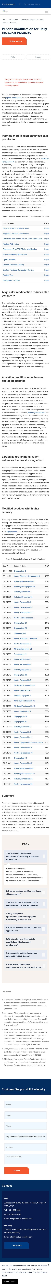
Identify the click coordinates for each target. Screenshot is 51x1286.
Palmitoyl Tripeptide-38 (23, 597)
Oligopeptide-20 (20, 623)
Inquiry (38, 57)
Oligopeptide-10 (20, 758)
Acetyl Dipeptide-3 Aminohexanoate (28, 742)
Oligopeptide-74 (20, 716)
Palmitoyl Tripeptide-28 (23, 778)
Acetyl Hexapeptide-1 (22, 690)
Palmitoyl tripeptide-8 (22, 669)
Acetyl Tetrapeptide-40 (23, 763)
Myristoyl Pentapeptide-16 (24, 700)
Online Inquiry (16, 41)
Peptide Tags (8, 275)
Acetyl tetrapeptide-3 (22, 711)
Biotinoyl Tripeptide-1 (22, 695)
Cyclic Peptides (9, 259)
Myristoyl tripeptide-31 (23, 648)
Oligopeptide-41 (20, 721)
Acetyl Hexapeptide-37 (23, 612)
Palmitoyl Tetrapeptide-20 (24, 773)
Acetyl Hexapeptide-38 (23, 784)
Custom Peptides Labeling (13, 264)
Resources (13, 19)
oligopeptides (11, 531)
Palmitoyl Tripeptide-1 (22, 591)
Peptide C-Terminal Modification (16, 233)
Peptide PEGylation (11, 244)
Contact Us (17, 1245)
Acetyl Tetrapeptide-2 (22, 602)
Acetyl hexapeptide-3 (22, 664)
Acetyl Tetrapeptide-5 (22, 680)
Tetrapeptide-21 (20, 654)
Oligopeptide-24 (20, 628)
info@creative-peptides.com (21, 1218)
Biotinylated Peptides (11, 280)
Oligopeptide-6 (20, 633)
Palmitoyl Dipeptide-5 (22, 659)
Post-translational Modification (15, 254)
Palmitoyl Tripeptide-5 (36, 412)
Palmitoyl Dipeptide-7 (22, 726)
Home (4, 19)
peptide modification (13, 97)
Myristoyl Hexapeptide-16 (24, 685)
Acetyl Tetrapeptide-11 (23, 737)
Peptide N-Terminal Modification (16, 228)
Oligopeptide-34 (20, 674)
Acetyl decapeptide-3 (22, 643)
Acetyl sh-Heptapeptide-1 (24, 617)
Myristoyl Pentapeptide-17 (24, 706)
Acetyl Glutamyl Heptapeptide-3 (27, 576)
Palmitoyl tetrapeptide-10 (24, 768)
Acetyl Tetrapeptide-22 (23, 607)
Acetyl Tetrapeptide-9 (22, 732)
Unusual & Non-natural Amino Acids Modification (22, 238)
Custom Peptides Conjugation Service (18, 270)
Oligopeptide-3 (20, 571)
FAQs (13, 57)
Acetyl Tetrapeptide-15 (23, 747)
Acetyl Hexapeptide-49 (23, 752)
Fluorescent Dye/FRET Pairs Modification (20, 249)
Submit (17, 1170)
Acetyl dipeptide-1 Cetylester (25, 638)
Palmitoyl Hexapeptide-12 (24, 586)
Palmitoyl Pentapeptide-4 (24, 581)
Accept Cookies (10, 1281)
